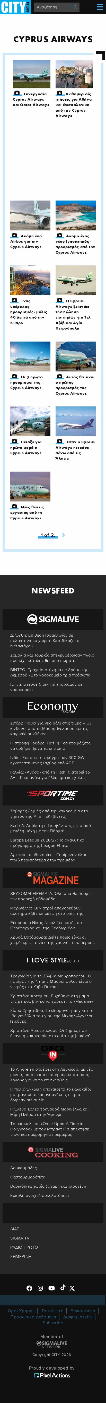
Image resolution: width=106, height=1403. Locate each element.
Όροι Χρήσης (21, 1311)
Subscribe (53, 1323)
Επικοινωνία (82, 1311)
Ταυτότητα (52, 1311)
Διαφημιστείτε (78, 1317)
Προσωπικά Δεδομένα (33, 1317)
